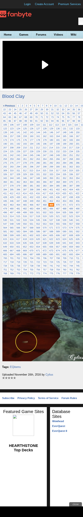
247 (45, 155)
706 (45, 258)
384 (51, 185)
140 (12, 132)
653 (31, 246)
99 (79, 121)
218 (77, 147)
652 (25, 246)
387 (71, 185)
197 (51, 144)
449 (31, 201)
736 (18, 266)
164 (58, 136)
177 (31, 140)
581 (5, 231)
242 (12, 155)
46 (20, 113)
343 (5, 178)
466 (31, 205)
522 (64, 216)
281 (45, 163)
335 (64, 174)
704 (31, 258)
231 (51, 151)
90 (31, 121)
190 (5, 144)
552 (38, 224)
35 (73, 109)
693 (71, 254)
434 (45, 197)
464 (18, 205)
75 (63, 117)
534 (31, 220)
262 (31, 159)
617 (18, 239)
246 (38, 155)
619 (31, 239)
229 (38, 151)
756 (38, 269)
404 (71, 189)
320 (77, 170)
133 (78, 128)
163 (51, 136)
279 (31, 163)
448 (25, 201)
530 (5, 220)
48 (31, 113)
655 (45, 246)
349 (45, 178)
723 (45, 262)
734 (5, 266)
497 (12, 212)
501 (38, 212)
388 (78, 185)
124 (18, 128)
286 (78, 163)
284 (64, 163)
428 (5, 197)
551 (31, 224)
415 (31, 193)
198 (58, 144)
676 (71, 250)
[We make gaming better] (13, 4)
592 (78, 231)
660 (78, 246)
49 (36, 113)
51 (47, 113)
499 (25, 212)
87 (15, 121)
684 (12, 254)
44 (10, 113)
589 (58, 231)
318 (64, 170)
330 (31, 174)
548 (12, 224)
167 (78, 136)
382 (38, 185)
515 (18, 216)
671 (38, 250)
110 (38, 124)
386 (64, 185)
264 (45, 159)
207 (5, 147)
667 (12, 250)
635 (25, 243)
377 (5, 185)
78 (79, 117)
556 (64, 224)
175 (18, 140)
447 (18, 201)
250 (64, 155)
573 (64, 227)
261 (25, 159)
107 (18, 124)
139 (5, 132)
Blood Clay (13, 96)
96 (63, 121)
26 (25, 109)
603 (38, 235)
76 (68, 117)
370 (71, 182)
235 (78, 151)
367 (51, 182)
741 (51, 266)
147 (58, 132)
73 (52, 117)
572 (58, 227)
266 (58, 159)
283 (58, 163)
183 (71, 140)
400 (45, 189)
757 (45, 269)
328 (18, 174)
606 (58, 235)
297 (38, 166)
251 (71, 155)
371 (78, 182)
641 (64, 243)
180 (51, 140)
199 (64, 144)
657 (58, 246)
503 (51, 212)
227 (25, 151)
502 (45, 212)
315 (44, 170)
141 (18, 132)
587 (45, 231)
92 (41, 121)
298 (45, 166)
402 (58, 189)
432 (31, 197)
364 (31, 182)
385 (58, 185)
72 (47, 117)
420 (64, 193)
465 (25, 205)
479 (5, 208)
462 (5, 205)
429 (12, 197)
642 (71, 243)
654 (38, 246)
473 (78, 205)
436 (58, 197)
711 (77, 258)
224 (5, 151)
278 (25, 163)
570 (45, 227)
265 (51, 159)
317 (58, 170)
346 (25, 178)
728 (78, 262)
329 (25, 174)
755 (31, 269)
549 (18, 224)
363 (25, 182)
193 (25, 144)
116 (76, 124)
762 (78, 269)
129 (51, 128)
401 (51, 189)
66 (15, 117)
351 (58, 178)
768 (5, 273)
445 (5, 201)
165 (64, 136)
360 (5, 182)
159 (25, 136)
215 (58, 147)
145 (45, 132)
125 (25, 128)
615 (5, 239)
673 (51, 250)
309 (5, 170)
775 (51, 273)
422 (77, 193)
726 (64, 262)
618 (25, 239)
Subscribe (8, 398)
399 (38, 189)
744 (71, 266)
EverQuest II (59, 431)
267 (64, 159)
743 (64, 266)
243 (18, 155)
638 (45, 243)
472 (71, 205)
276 (12, 163)
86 (10, 121)
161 (38, 136)
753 (18, 269)
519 (45, 216)
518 (38, 216)
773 (38, 273)
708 (58, 258)
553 (45, 224)
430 (18, 197)
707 (51, 258)
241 (5, 155)
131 (64, 128)
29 (41, 109)
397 (25, 189)
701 (12, 258)
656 (51, 246)
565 (12, 227)
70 (36, 117)
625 (71, 239)
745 (78, 266)
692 (64, 254)
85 (4, 121)
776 (58, 273)
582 (12, 231)
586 (38, 231)
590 (64, 231)
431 (25, 197)
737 (25, 266)
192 (18, 144)
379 (18, 185)
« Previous (9, 105)
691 (58, 254)
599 (12, 235)
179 (45, 140)
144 (38, 132)
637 (38, 243)
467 (38, 205)
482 (25, 208)
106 (12, 124)
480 (12, 208)
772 (31, 273)
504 (58, 212)
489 (71, 208)
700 (5, 258)
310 (12, 170)
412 (11, 193)
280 (38, 163)
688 (38, 254)
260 (18, 159)
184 (78, 140)
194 (31, 144)
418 (51, 193)
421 (71, 193)
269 (78, 159)
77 (73, 117)
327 (12, 174)
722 (38, 262)
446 (12, 201)
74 (57, 117)
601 (25, 235)
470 (58, 205)
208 (12, 147)
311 (18, 170)
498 (18, 212)
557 (71, 224)
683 (5, 254)
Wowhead (58, 421)
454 (64, 201)
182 (64, 140)
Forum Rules (69, 398)
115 (70, 124)
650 (12, 246)
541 (78, 220)
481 (18, 208)
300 (58, 166)
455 (71, 201)
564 (5, 227)
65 (10, 117)
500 (31, 212)
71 (41, 117)
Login (27, 4)
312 (25, 170)
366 (45, 182)
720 (25, 262)
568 (31, 227)
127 (38, 128)
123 (12, 128)
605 (51, 235)
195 (38, 144)
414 (25, 193)
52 (52, 113)
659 (71, 246)
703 (25, 258)
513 (5, 216)
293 (12, 166)
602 (31, 235)
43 (4, 113)
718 (12, 262)
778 (71, 273)
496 (5, 212)
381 (31, 185)
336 (71, 174)
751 (5, 269)
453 (58, 201)
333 (51, 174)
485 (45, 208)
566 (18, 227)
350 (51, 178)
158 (18, 136)
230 (45, 151)
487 (58, 208)
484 (38, 208)
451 (45, 201)
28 (36, 109)
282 (51, 163)
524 (78, 216)
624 (64, 239)
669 (25, 250)
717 (5, 262)
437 (64, 197)
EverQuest (58, 426)
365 (38, 182)
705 (38, 258)
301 (64, 166)
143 (31, 132)
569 (38, 227)
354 (78, 178)
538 (58, 220)
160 (31, 136)
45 (15, 113)
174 (12, 140)
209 (18, 147)
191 (12, 144)
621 (45, 239)
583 (18, 231)
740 (45, 266)
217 (71, 147)
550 (25, 224)
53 (57, 113)
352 (64, 178)
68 (25, 117)
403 (64, 189)
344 (12, 178)
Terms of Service (48, 398)
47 (25, 113)
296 (31, 166)
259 (12, 159)
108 (25, 124)
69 (31, 117)
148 (64, 132)
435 (51, 197)
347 (31, 178)
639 (51, 243)
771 (25, 273)
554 (51, 224)
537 (51, 220)
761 (71, 269)
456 (78, 201)
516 (25, 216)
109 (31, 124)
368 (58, 182)
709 (64, 258)
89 (25, 121)
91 (36, 121)
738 (31, 266)
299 (51, 166)
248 (51, 155)
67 (20, 117)
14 (76, 105)
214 (51, 147)
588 (51, 231)
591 (71, 231)
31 (52, 109)
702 (18, 258)
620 (38, 239)
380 (25, 185)
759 (58, 269)
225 (12, 151)
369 (64, 182)
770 (18, 273)
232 (58, 151)
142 (25, 132)
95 (57, 121)
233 (64, 151)
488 (64, 208)
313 (31, 170)
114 (63, 124)
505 (64, 212)
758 (51, 269)
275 (5, 163)
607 (64, 235)
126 (31, 128)
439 (78, 197)
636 (31, 243)
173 (5, 140)
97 (68, 121)
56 (73, 113)
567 (25, 227)
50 (41, 113)
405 (78, 189)
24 (15, 109)
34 (68, 109)
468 (45, 205)
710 (71, 258)
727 (71, 262)
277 (18, 163)
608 (71, 235)
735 (12, 266)
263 (38, 159)
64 (4, 117)
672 (45, 250)
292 (5, 166)
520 (51, 216)
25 (20, 109)
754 (25, 269)
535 (38, 220)
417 (44, 193)
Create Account (44, 4)
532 (18, 220)
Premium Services (69, 4)
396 (18, 189)
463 (12, 205)
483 (31, 208)
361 (12, 182)
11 (60, 105)
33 (63, 109)
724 (51, 262)
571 (51, 227)
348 (38, 178)
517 (31, 216)
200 (71, 144)
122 (5, 128)
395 (12, 189)
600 (18, 235)
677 (78, 250)
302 (71, 166)
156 (5, 136)
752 (12, 269)
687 (31, 254)
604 (45, 235)
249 (58, 155)
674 (58, 250)
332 (45, 174)
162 (45, 136)
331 (38, 174)
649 (5, 246)
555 (58, 224)
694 (78, 254)
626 (78, 239)
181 (58, 140)
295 (25, 166)
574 (71, 227)
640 (58, 243)
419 (58, 193)
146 (51, 132)
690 (51, 254)
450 (38, 201)
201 (78, 144)
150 (78, 132)
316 (51, 170)
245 (31, 155)
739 (38, 266)
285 (71, 163)
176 (25, 140)
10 (55, 105)
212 (38, 147)
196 (45, 144)
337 (78, 174)
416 (38, 193)
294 (18, 166)
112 (50, 124)
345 (18, 178)
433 (38, 197)
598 (5, 235)
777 (64, 273)
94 (52, 121)
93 (47, 121)
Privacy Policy (26, 398)
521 (58, 216)
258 (5, 159)
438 (71, 197)
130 (58, 128)
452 (51, 201)
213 (44, 147)
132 (71, 128)
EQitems (15, 367)
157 (12, 136)
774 (45, 273)
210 (25, 147)
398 (31, 189)
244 (25, 155)
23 (10, 109)
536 (45, 220)
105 (5, 124)
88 (20, 121)
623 (58, 239)
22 (4, 109)
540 (71, 220)
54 (63, 113)
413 (18, 193)
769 (12, 273)
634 (18, 243)
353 (71, 178)
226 (18, 151)
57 (79, 113)
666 (5, 250)
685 (18, 254)
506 (71, 212)
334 (58, 174)
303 (78, 166)
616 (12, 239)
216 (64, 147)
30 (47, 109)
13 (71, 105)
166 (71, 136)
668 (18, 250)
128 (45, 128)
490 (78, 208)
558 (78, 224)
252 (78, 155)
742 (58, 266)
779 (78, 273)
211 (31, 147)
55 (68, 113)
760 (64, 269)
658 (64, 246)
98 (73, 121)
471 (64, 205)
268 (71, 159)
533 (25, 220)
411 (5, 193)
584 (25, 231)
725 (58, 262)
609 (78, 235)
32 (57, 109)
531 (12, 220)
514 (12, 216)
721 (31, 262)
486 (51, 208)
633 (12, 243)
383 (45, 185)
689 (45, 254)
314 (38, 170)
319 (71, 170)
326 (5, 174)
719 (18, 262)
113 (57, 124)
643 (78, 243)
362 (18, 182)
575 (78, 227)
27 (31, 109)
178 (38, 140)
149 (71, 132)
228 (31, 151)
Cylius (49, 374)
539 (64, 220)
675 (64, 250)
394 (5, 189)
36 (79, 109)
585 (31, 231)
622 (51, 239)
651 (18, 246)
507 (78, 212)
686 (25, 254)
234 (71, 151)
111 (44, 124)
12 (65, 105)
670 (31, 250)
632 (5, 243)
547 (5, 224)
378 (12, 185)
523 (71, 216)
